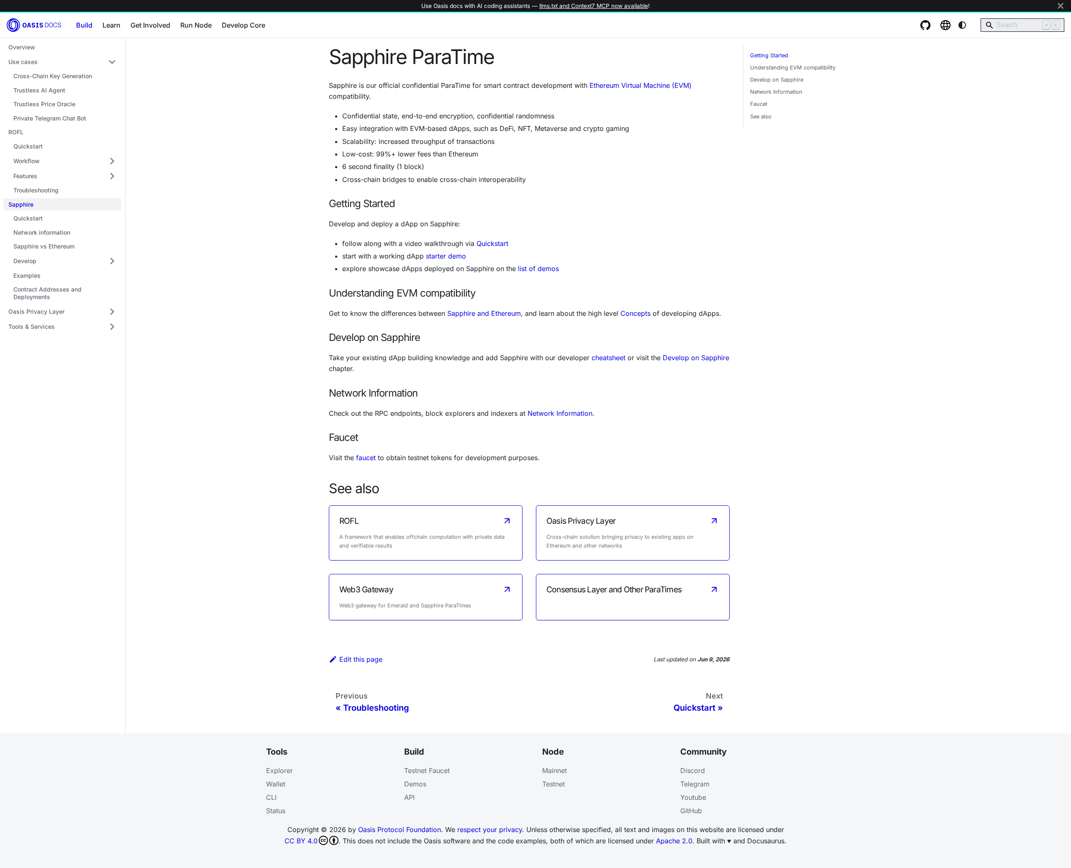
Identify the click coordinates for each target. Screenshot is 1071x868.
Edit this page (360, 659)
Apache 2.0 (674, 841)
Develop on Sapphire (696, 357)
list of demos (538, 268)
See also (760, 116)
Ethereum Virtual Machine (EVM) (640, 85)
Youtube (693, 797)
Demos (415, 784)
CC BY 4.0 (301, 841)
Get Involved (150, 25)
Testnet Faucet (427, 770)
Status (275, 811)
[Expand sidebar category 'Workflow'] (112, 161)
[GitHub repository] (925, 25)
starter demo (446, 256)
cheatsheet (608, 357)
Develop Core (243, 25)
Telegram (695, 784)
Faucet (758, 104)
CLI (271, 797)
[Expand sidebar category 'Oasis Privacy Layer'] (112, 311)
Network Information (560, 413)
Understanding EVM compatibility (792, 67)
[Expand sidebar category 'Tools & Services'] (112, 326)
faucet (366, 457)
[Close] (1060, 6)
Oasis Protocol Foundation (399, 829)
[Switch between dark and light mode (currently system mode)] (962, 25)
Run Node (196, 25)
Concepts (635, 313)
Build (84, 25)
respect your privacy (489, 829)
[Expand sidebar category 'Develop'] (112, 261)
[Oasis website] (945, 25)
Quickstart (492, 243)
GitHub (691, 811)
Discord (692, 770)
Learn (111, 25)
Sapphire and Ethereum (484, 313)
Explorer (279, 770)
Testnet (553, 784)
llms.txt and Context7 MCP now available (593, 6)
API (409, 797)
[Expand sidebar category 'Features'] (112, 176)
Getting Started (769, 55)
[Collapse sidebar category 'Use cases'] (112, 62)
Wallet (275, 784)
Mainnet (554, 770)
